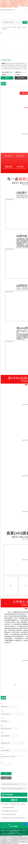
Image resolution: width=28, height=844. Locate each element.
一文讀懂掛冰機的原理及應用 (8, 807)
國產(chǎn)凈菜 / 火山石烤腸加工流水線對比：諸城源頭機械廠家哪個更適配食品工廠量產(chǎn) (14, 804)
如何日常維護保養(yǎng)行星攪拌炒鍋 (9, 810)
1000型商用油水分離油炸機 (11, 784)
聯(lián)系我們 (21, 77)
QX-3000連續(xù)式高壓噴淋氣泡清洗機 (14, 788)
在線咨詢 (7, 77)
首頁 (3, 27)
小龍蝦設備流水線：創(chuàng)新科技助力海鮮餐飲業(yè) (14, 817)
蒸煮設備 (14, 27)
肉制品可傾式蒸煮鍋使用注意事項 (9, 814)
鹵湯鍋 (19, 27)
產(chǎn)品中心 (8, 27)
